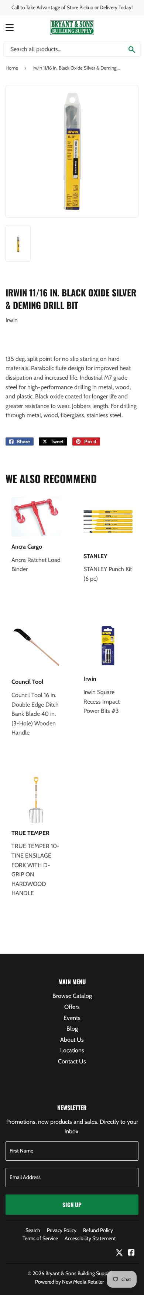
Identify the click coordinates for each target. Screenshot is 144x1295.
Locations (72, 1050)
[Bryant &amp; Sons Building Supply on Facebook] (131, 1253)
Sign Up (72, 1204)
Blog (72, 1028)
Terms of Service (40, 1238)
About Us (72, 1039)
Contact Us (72, 1061)
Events (72, 1017)
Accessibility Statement (90, 1238)
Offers (72, 1006)
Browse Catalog (72, 995)
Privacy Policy (61, 1230)
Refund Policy (98, 1230)
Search (32, 1230)
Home (12, 68)
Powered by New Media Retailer (69, 1282)
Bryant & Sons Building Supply (78, 1273)
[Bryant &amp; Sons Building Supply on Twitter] (119, 1253)
